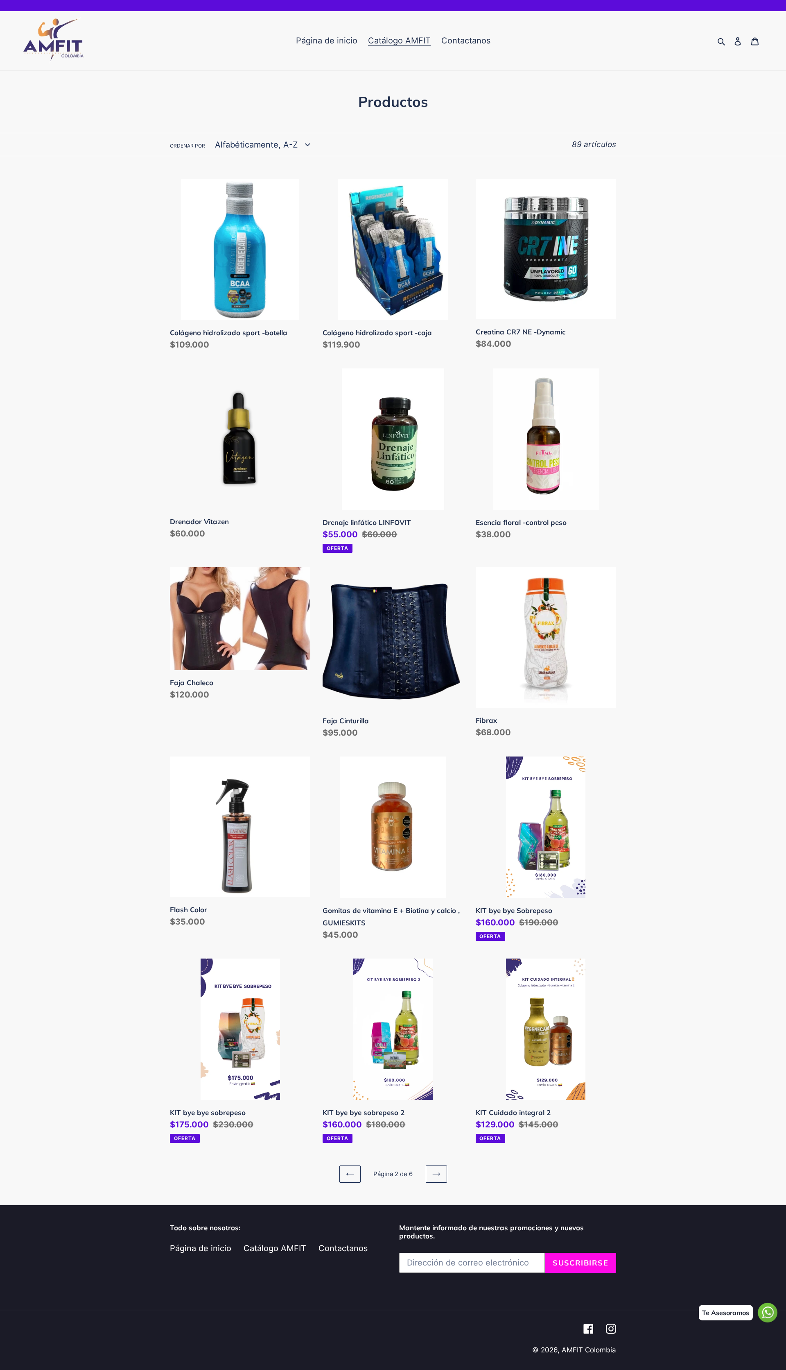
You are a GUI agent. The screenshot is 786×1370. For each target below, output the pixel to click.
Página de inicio (200, 1248)
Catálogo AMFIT (275, 1248)
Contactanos (343, 1248)
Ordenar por (187, 146)
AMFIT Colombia (589, 1350)
